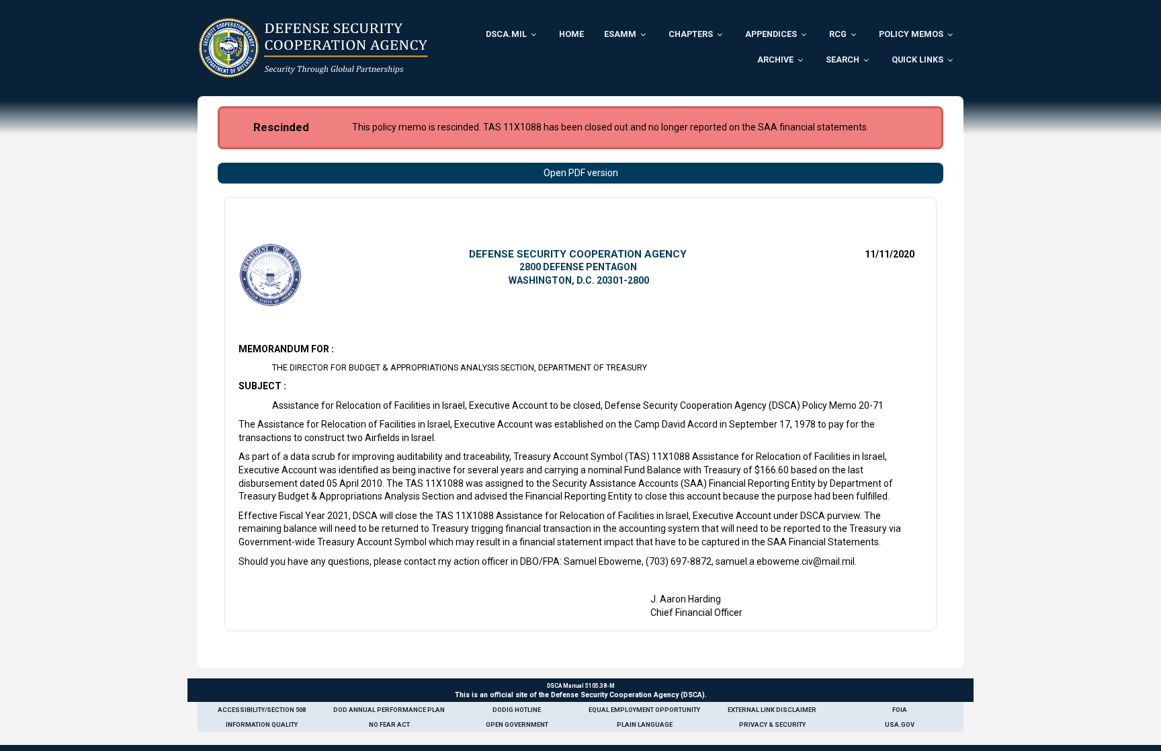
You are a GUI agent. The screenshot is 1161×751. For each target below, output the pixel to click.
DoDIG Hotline (516, 709)
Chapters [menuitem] (691, 34)
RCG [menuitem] (838, 34)
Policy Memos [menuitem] (911, 34)
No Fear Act (389, 724)
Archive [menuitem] (775, 59)
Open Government (517, 724)
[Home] (313, 48)
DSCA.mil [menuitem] (506, 34)
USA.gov (899, 724)
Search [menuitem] (842, 59)
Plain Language (645, 724)
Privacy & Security (772, 724)
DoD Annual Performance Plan (389, 709)
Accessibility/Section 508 (262, 709)
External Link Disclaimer (772, 709)
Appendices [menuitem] (771, 34)
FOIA (899, 709)
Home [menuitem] (571, 34)
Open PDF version (581, 172)
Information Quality (262, 724)
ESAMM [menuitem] (620, 34)
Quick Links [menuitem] (917, 59)
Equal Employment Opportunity (644, 709)
